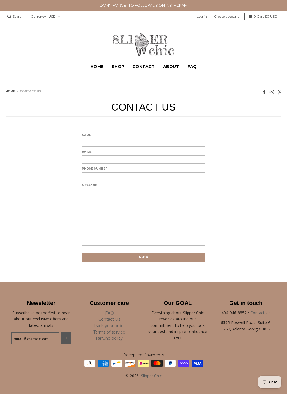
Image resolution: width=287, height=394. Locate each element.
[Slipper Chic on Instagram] (272, 92)
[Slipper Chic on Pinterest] (279, 92)
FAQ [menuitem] (192, 66)
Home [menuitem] (97, 66)
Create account (226, 16)
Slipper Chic (151, 375)
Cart (265, 16)
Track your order (109, 325)
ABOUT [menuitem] (171, 66)
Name (86, 135)
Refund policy (109, 338)
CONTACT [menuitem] (144, 66)
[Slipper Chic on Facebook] (264, 92)
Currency (38, 16)
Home (10, 91)
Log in (202, 16)
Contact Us (109, 319)
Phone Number (95, 168)
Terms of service (109, 332)
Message (89, 185)
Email (86, 152)
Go (66, 338)
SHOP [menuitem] (118, 66)
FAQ (109, 313)
